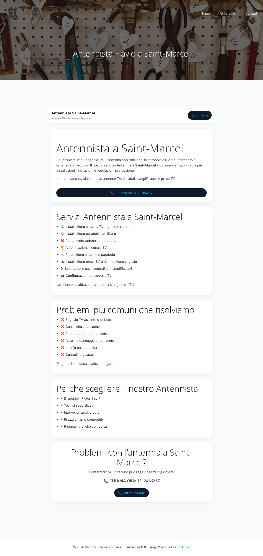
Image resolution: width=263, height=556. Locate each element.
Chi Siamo (227, 13)
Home (205, 13)
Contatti (252, 13)
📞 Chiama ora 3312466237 (131, 193)
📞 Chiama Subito (131, 493)
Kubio (185, 547)
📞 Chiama (199, 115)
